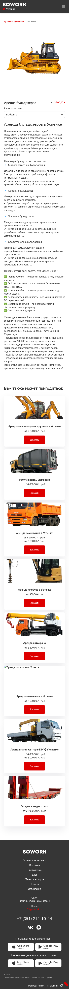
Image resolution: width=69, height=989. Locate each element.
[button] (34, 440)
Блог (34, 874)
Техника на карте (34, 879)
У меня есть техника (34, 860)
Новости (34, 884)
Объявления (34, 888)
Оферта (49, 977)
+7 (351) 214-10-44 (34, 918)
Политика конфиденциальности (16, 977)
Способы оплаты (37, 977)
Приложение (35, 870)
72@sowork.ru (34, 909)
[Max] (38, 927)
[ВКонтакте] (30, 927)
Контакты (34, 865)
